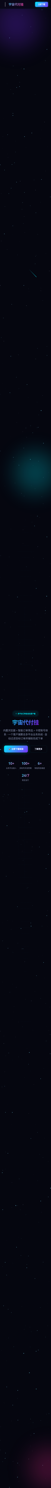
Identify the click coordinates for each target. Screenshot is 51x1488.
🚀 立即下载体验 (16, 749)
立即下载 (41, 4)
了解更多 (38, 749)
